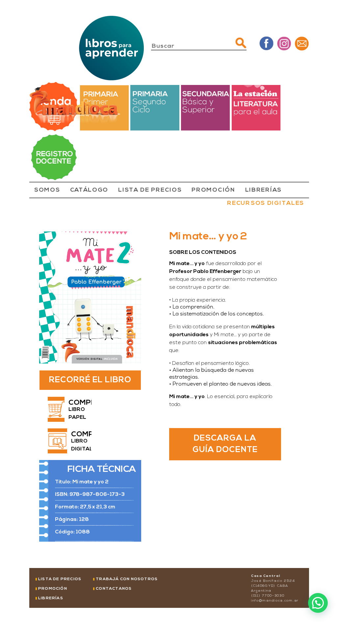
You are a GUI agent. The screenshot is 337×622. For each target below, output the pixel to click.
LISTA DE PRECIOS (150, 190)
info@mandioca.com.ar (275, 601)
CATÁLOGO (89, 190)
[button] (318, 603)
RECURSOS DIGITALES (265, 203)
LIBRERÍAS (263, 190)
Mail (302, 43)
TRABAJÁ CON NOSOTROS (127, 579)
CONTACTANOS (114, 589)
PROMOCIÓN (213, 190)
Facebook (266, 43)
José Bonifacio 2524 (273, 581)
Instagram (284, 43)
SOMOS (47, 190)
